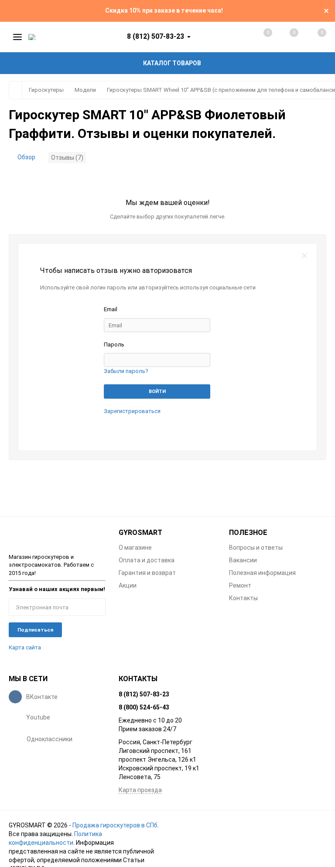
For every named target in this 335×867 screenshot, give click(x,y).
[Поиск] (232, 37)
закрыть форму (304, 255)
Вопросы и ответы (256, 547)
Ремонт (240, 585)
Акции (128, 585)
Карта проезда (140, 789)
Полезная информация (262, 573)
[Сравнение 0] (259, 37)
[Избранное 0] (285, 37)
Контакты (243, 598)
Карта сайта (25, 647)
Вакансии (243, 560)
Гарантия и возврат (147, 573)
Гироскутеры (46, 90)
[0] (312, 37)
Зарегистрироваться (132, 411)
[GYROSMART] (57, 536)
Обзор (26, 157)
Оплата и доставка (146, 560)
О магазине (135, 547)
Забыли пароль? (126, 371)
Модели (85, 90)
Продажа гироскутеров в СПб (114, 825)
